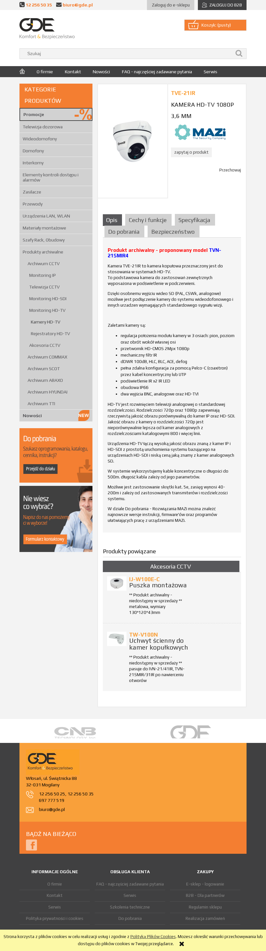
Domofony (33, 150)
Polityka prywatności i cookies (54, 918)
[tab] (113, 220)
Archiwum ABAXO (45, 380)
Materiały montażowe (44, 227)
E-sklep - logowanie (205, 884)
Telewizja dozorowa (43, 126)
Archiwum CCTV (44, 263)
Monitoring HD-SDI (47, 298)
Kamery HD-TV (45, 321)
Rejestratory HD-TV (50, 333)
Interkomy (33, 162)
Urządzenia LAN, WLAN (46, 215)
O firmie (54, 884)
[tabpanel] (172, 387)
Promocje (33, 114)
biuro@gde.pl (78, 4)
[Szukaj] (239, 53)
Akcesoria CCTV (44, 345)
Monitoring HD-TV (47, 310)
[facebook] (31, 844)
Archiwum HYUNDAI (47, 391)
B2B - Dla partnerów (205, 895)
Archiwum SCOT (44, 368)
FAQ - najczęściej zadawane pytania (130, 884)
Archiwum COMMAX (47, 356)
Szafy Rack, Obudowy (44, 239)
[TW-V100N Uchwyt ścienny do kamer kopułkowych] (117, 639)
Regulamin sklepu (205, 907)
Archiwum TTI (41, 403)
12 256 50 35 (39, 4)
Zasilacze (32, 191)
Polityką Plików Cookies (153, 936)
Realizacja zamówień (205, 918)
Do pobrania (130, 918)
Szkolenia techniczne (130, 907)
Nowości (32, 415)
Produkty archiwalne (43, 251)
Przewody (32, 203)
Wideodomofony (40, 138)
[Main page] (47, 28)
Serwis (54, 907)
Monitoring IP (42, 275)
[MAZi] (200, 131)
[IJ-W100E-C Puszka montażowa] (117, 583)
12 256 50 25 (52, 793)
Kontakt (55, 895)
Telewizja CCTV (44, 286)
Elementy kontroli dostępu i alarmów (51, 177)
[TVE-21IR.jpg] (132, 140)
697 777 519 (51, 800)
